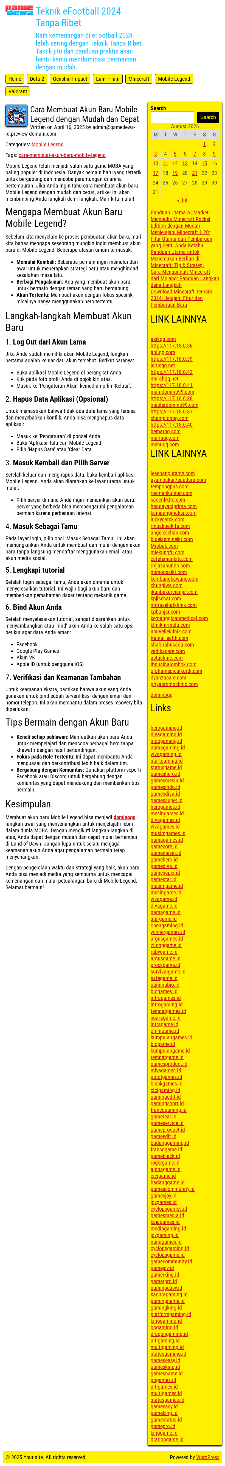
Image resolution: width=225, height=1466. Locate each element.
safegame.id (164, 978)
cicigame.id (163, 1176)
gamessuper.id (166, 800)
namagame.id (166, 912)
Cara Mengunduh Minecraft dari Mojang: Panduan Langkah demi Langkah (185, 278)
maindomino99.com (172, 391)
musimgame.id (167, 886)
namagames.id (167, 839)
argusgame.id (166, 958)
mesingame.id (166, 892)
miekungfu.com (167, 552)
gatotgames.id (166, 1077)
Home (15, 78)
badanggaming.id (170, 1143)
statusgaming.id (168, 1353)
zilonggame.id (166, 945)
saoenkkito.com (168, 499)
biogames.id (164, 991)
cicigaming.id (165, 1090)
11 (165, 163)
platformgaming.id (171, 1314)
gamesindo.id (165, 787)
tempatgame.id (167, 1057)
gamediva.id (164, 866)
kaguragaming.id (169, 1294)
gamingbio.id (165, 984)
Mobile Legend (174, 78)
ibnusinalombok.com (173, 664)
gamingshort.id (167, 1103)
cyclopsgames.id (169, 1208)
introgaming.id (167, 1004)
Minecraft (138, 78)
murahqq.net (164, 378)
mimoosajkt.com (169, 572)
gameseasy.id (165, 1360)
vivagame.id (164, 899)
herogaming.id (166, 727)
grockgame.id (165, 965)
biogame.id (163, 1044)
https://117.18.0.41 (172, 385)
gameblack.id (165, 1156)
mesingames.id (167, 813)
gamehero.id (164, 859)
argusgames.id (167, 938)
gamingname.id (168, 1301)
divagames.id (165, 820)
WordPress (208, 1457)
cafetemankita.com (172, 559)
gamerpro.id (164, 1281)
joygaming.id (165, 1235)
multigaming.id (167, 1347)
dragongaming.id (169, 1334)
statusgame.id (166, 767)
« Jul (182, 200)
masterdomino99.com (174, 405)
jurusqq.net (163, 365)
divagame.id (164, 905)
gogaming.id (164, 1327)
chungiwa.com (166, 585)
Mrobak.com (164, 545)
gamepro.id (163, 1426)
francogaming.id (169, 1110)
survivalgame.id (168, 971)
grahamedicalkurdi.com (176, 671)
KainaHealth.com (169, 638)
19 (175, 173)
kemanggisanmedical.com (179, 618)
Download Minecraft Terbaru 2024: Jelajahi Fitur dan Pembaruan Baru (181, 298)
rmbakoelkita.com (170, 526)
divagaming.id (166, 734)
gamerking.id (165, 1274)
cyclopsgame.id (168, 1255)
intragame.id (164, 1024)
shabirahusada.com (172, 644)
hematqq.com (166, 431)
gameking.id (164, 1413)
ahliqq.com (163, 352)
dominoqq (125, 817)
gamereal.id (163, 1116)
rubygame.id (164, 952)
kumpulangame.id (170, 1050)
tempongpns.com (170, 486)
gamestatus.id (166, 1419)
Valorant (18, 91)
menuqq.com (165, 444)
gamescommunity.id (173, 1189)
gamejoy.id (162, 1268)
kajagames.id (165, 1222)
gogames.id (163, 1380)
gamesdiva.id (165, 793)
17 (155, 173)
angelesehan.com (170, 532)
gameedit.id (163, 1136)
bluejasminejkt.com (172, 539)
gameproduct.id (168, 1129)
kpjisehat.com (166, 598)
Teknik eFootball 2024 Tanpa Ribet (78, 17)
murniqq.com (165, 438)
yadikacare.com (168, 651)
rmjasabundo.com (170, 565)
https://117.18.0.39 (172, 359)
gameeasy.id (164, 1406)
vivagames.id (165, 826)
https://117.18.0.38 (172, 398)
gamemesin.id (166, 853)
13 (185, 163)
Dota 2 (37, 78)
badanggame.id (168, 1182)
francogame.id (166, 1149)
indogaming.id (166, 741)
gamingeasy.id (166, 1288)
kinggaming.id (166, 1320)
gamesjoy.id (163, 1195)
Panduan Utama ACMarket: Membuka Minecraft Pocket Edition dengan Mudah (180, 219)
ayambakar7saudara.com (178, 480)
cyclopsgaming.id (170, 1248)
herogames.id (165, 807)
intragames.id (166, 998)
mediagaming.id (168, 1228)
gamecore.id (164, 846)
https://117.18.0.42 (172, 372)
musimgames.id (168, 833)
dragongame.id (167, 1439)
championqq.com (170, 418)
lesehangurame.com (173, 473)
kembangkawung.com (174, 578)
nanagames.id (166, 1241)
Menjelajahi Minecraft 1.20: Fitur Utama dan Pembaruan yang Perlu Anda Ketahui (181, 239)
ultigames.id (164, 1386)
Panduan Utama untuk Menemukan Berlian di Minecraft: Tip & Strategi (177, 258)
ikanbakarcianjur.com (174, 592)
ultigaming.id (165, 1340)
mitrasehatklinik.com (174, 605)
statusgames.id (167, 1400)
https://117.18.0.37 (172, 411)
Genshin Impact (70, 78)
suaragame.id (166, 1017)
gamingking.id (166, 1307)
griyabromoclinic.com (174, 684)
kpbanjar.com (165, 611)
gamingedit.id (166, 1096)
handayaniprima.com (174, 506)
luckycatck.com (167, 519)
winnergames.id (168, 932)
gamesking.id (165, 1367)
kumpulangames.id (171, 1037)
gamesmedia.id (167, 1215)
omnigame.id (165, 1031)
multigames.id (166, 1393)
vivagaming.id (166, 754)
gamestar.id (163, 879)
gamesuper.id (165, 872)
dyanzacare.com (168, 677)
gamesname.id (167, 1373)
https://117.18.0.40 (172, 424)
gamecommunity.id (171, 1261)
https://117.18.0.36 (172, 345)
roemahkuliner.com (171, 493)
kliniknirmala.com (170, 625)
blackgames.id (166, 1083)
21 (195, 173)
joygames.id (164, 1202)
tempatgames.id (168, 1011)
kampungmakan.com (173, 513)
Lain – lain (108, 78)
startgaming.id (167, 760)
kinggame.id (164, 1432)
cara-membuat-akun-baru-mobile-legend (62, 155)
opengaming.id (167, 925)
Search (158, 108)
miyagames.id (166, 1070)
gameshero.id (165, 774)
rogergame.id (165, 1162)
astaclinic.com (167, 657)
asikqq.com (163, 339)
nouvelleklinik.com (171, 631)
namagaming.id (168, 747)
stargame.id (164, 919)
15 (204, 163)
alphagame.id (166, 1169)
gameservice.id (167, 1123)
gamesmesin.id (167, 780)
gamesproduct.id (169, 1064)
